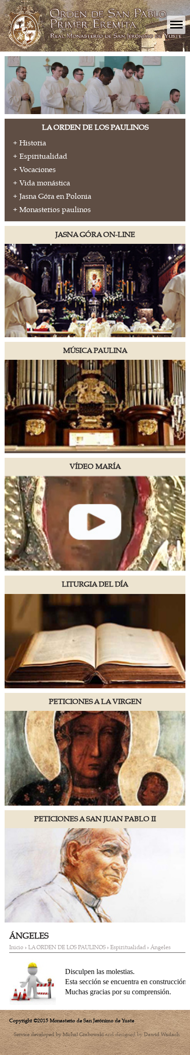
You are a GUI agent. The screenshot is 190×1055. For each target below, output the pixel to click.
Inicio (16, 947)
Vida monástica (44, 183)
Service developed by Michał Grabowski (59, 1034)
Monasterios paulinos (55, 209)
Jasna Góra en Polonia (55, 196)
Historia (32, 143)
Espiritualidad (43, 156)
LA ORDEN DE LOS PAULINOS (67, 947)
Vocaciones (37, 169)
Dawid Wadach (161, 1034)
